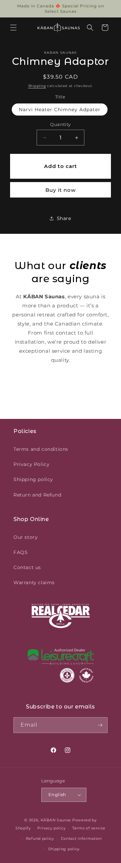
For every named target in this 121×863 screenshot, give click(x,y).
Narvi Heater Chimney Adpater (59, 109)
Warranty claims (34, 582)
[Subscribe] (99, 725)
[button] (13, 27)
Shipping (37, 86)
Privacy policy (51, 828)
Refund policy (40, 838)
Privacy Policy (31, 464)
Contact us (27, 567)
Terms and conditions (40, 449)
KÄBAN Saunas (56, 820)
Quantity (60, 124)
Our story (25, 537)
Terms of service (89, 828)
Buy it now (60, 190)
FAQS (20, 552)
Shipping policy (33, 479)
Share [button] (64, 218)
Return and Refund (37, 495)
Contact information (81, 838)
